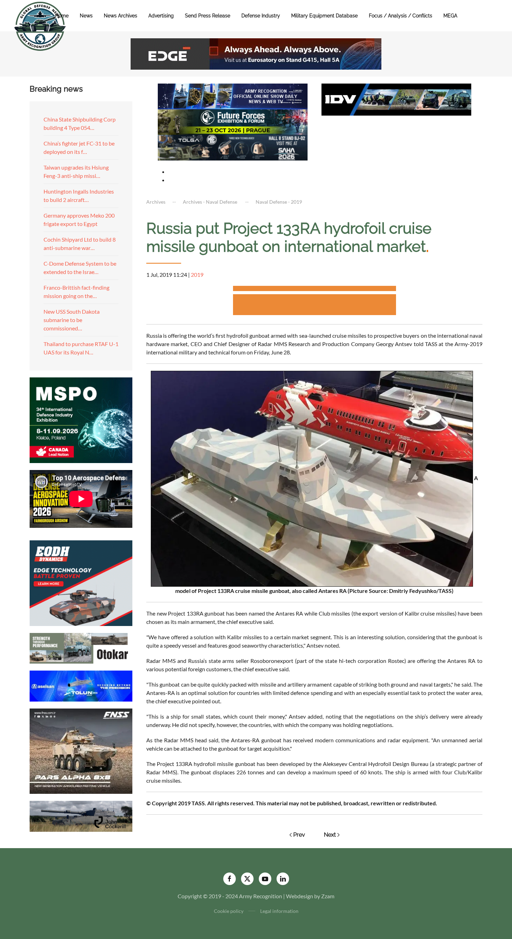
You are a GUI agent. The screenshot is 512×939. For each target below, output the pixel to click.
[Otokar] (81, 647)
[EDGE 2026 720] (256, 53)
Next (330, 834)
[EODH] (81, 582)
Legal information (279, 911)
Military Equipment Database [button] (324, 15)
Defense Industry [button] (260, 15)
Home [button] (62, 15)
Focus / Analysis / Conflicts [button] (400, 15)
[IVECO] (396, 98)
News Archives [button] (120, 15)
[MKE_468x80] (233, 146)
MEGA (450, 15)
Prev (299, 834)
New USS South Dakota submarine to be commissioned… (72, 319)
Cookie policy (228, 911)
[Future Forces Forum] (233, 121)
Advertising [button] (161, 15)
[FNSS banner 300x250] (81, 750)
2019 (197, 274)
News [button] (86, 15)
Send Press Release (207, 15)
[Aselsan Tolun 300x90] (81, 685)
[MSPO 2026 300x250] (81, 419)
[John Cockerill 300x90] (81, 815)
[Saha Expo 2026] (233, 95)
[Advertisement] (314, 289)
